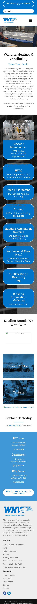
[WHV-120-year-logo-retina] (10, 18)
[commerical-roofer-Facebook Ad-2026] (18, 407)
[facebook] (4, 593)
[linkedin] (9, 593)
